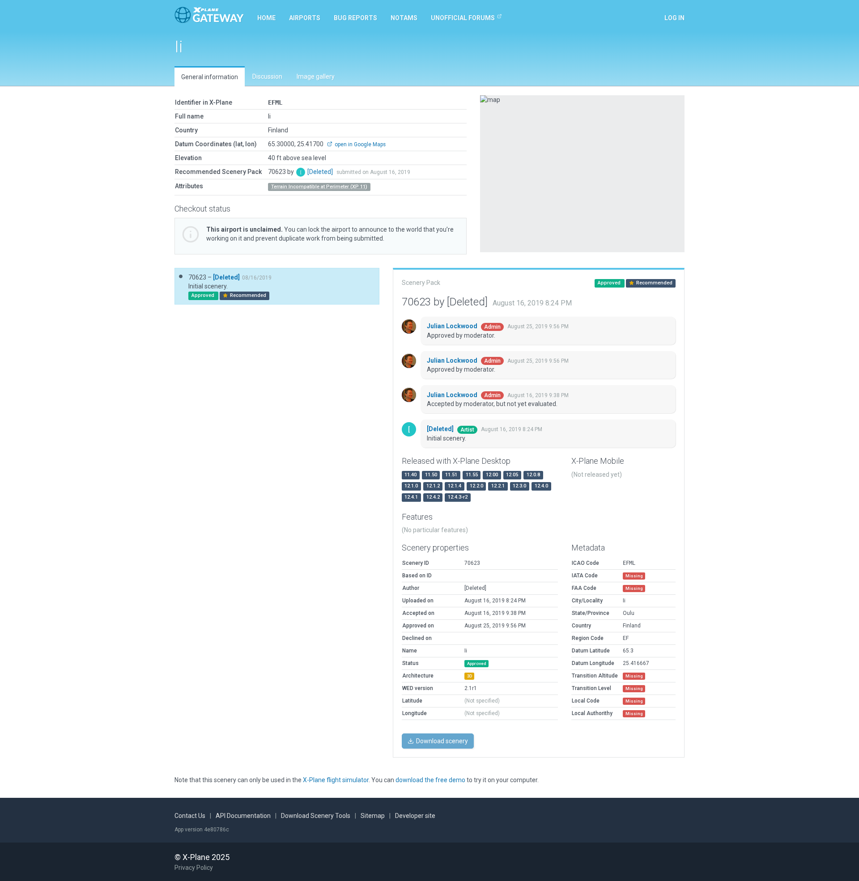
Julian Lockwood (453, 326)
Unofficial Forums (463, 17)
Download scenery (441, 741)
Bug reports (355, 17)
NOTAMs (404, 17)
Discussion (267, 76)
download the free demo (430, 780)
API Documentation (243, 815)
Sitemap (373, 815)
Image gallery (316, 76)
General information (209, 76)
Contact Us (189, 815)
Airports (304, 17)
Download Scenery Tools (315, 815)
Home (266, 17)
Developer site (415, 815)
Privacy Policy (193, 867)
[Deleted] (320, 171)
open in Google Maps (359, 144)
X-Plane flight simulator (336, 780)
